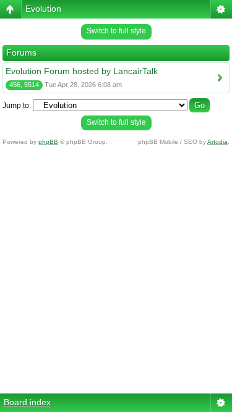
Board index (27, 402)
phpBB (48, 141)
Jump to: (16, 105)
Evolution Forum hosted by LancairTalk (82, 71)
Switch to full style (116, 31)
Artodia (217, 141)
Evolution (43, 9)
